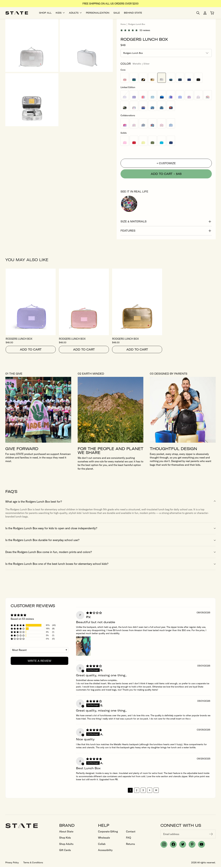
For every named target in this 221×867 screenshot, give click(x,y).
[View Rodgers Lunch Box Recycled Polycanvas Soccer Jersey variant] (161, 106)
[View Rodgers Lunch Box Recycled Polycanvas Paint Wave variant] (134, 106)
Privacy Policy (12, 862)
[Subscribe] (210, 834)
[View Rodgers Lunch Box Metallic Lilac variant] (134, 95)
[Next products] (212, 260)
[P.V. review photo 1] (83, 646)
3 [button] (143, 790)
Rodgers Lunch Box (19, 338)
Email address (171, 834)
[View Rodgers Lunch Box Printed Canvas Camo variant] (171, 78)
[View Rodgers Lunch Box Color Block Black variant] (198, 78)
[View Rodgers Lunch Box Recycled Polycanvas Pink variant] (125, 141)
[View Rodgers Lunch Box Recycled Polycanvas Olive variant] (152, 141)
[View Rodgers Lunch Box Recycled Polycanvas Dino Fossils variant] (152, 106)
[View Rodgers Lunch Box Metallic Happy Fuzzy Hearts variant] (207, 95)
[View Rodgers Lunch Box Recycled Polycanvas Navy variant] (171, 141)
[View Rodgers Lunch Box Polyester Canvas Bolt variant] (143, 78)
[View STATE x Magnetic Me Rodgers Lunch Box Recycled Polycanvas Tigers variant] (171, 123)
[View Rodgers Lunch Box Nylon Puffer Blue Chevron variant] (161, 95)
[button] (130, 30)
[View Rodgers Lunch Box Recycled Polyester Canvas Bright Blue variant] (161, 141)
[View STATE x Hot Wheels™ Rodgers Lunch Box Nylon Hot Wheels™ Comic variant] (152, 123)
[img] (94, 612)
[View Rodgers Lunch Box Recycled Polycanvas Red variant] (134, 141)
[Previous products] (204, 260)
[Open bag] (212, 13)
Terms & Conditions (33, 862)
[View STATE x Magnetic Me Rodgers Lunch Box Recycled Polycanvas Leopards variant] (161, 123)
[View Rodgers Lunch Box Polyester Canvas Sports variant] (171, 106)
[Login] (205, 13)
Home (123, 24)
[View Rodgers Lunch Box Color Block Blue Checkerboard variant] (134, 78)
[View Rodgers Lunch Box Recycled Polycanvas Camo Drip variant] (125, 106)
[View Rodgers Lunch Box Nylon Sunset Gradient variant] (143, 95)
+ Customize (166, 163)
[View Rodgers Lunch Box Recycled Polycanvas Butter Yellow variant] (143, 141)
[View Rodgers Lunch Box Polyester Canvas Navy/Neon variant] (189, 78)
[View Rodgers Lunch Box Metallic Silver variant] (161, 78)
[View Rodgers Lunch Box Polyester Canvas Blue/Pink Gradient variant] (171, 95)
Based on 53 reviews (22, 618)
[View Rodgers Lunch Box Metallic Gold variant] (152, 78)
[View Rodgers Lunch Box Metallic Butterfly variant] (125, 95)
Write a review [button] (39, 660)
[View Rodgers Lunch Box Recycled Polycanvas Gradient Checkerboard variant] (143, 106)
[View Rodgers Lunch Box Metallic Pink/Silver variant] (125, 78)
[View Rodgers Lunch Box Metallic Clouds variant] (152, 95)
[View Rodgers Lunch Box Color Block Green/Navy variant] (180, 78)
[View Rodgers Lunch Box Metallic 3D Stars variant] (189, 95)
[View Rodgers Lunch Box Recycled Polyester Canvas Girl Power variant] (180, 95)
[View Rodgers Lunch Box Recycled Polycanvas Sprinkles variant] (198, 95)
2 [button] (136, 790)
